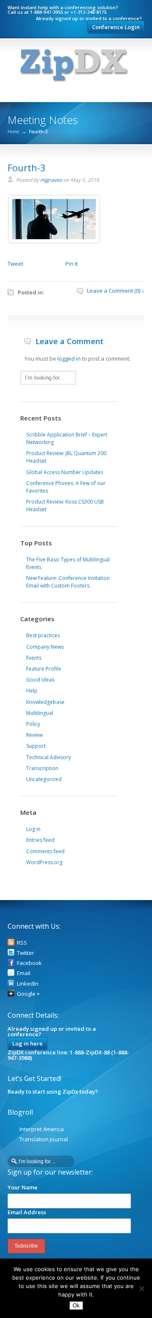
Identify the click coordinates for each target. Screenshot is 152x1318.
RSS (22, 942)
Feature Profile (43, 668)
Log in (33, 829)
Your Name (23, 1187)
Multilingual (39, 713)
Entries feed (40, 840)
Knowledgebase (45, 702)
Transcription (42, 768)
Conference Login (116, 27)
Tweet (15, 263)
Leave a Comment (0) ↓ (115, 290)
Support (36, 745)
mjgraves (51, 179)
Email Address (27, 1212)
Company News (45, 646)
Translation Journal (43, 1139)
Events (33, 657)
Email (23, 973)
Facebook (29, 963)
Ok (76, 1305)
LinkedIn (27, 983)
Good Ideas (40, 679)
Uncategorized (44, 779)
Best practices (43, 635)
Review (34, 735)
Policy (33, 724)
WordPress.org (44, 862)
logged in (69, 358)
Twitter (25, 953)
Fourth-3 (27, 167)
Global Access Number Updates (64, 472)
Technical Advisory (48, 757)
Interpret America (41, 1129)
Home (13, 131)
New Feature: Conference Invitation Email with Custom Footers (68, 581)
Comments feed (45, 851)
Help (32, 690)
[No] (141, 1288)
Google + (28, 993)
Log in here (27, 1043)
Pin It (71, 263)
